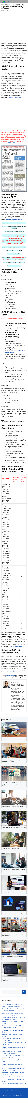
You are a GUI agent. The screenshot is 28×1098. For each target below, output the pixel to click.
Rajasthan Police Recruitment (14, 219)
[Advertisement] (14, 27)
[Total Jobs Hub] (9, 1)
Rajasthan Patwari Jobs (15, 646)
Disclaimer (9, 1093)
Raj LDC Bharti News (11, 143)
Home (7, 1090)
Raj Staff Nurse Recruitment (12, 671)
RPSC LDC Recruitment (14, 97)
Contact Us (19, 1090)
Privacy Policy (17, 1093)
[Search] (24, 992)
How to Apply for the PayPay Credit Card (14, 1083)
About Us (12, 1090)
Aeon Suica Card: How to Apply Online (13, 1077)
